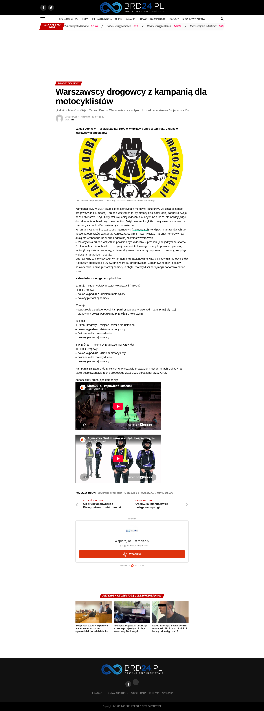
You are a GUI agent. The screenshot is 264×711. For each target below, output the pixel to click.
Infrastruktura (102, 19)
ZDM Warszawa (164, 493)
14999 (152, 26)
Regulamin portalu (116, 693)
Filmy (85, 19)
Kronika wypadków (193, 19)
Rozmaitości (157, 19)
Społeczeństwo (68, 19)
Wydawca (167, 693)
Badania (130, 19)
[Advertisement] (132, 54)
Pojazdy (174, 19)
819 (111, 26)
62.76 (69, 26)
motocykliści (132, 493)
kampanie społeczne (110, 493)
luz (72, 119)
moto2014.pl (140, 229)
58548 (197, 26)
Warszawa (148, 493)
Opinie (118, 19)
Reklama (154, 693)
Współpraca (138, 693)
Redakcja (96, 693)
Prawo (143, 19)
